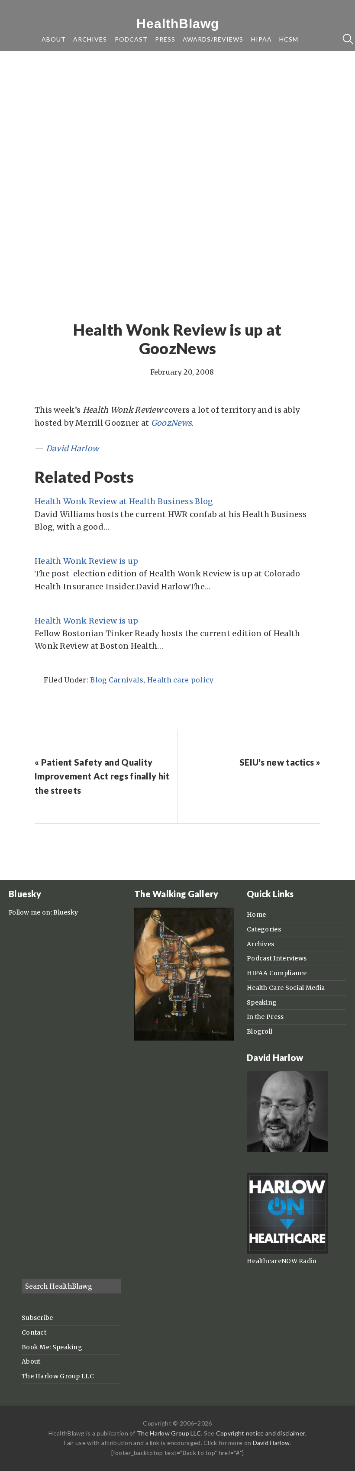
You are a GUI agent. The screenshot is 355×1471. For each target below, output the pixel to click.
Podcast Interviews (277, 958)
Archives (260, 944)
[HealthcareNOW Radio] (287, 1251)
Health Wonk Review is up (86, 561)
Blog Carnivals (116, 680)
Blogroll (259, 1031)
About (31, 1361)
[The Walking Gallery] (184, 1038)
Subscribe (37, 1318)
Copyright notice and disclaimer (260, 1433)
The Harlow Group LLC (58, 1376)
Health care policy (180, 680)
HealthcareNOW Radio (282, 1261)
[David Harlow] (287, 1150)
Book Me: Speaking (52, 1347)
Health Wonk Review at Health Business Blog (124, 501)
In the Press (265, 1017)
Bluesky (65, 912)
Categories (264, 929)
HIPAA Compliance (277, 973)
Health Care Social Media (286, 988)
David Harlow (271, 1442)
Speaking (262, 1002)
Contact (34, 1332)
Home (256, 914)
